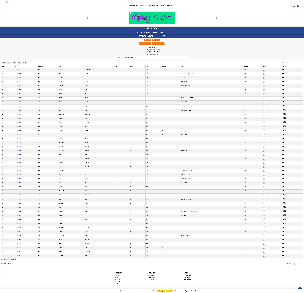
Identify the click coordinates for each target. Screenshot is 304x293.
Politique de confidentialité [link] (190, 291)
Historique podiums (158, 44)
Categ (147, 66)
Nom (60, 66)
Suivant (299, 263)
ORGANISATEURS (153, 6)
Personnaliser (178, 291)
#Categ (164, 66)
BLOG (162, 6)
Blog (117, 283)
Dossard (40, 66)
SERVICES (169, 6)
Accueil (117, 276)
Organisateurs (117, 281)
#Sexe (131, 66)
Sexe (117, 66)
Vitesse (246, 66)
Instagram (152, 279)
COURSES (133, 6)
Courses (117, 278)
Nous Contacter (187, 276)
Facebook (152, 276)
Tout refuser (170, 291)
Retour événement (145, 44)
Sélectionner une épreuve (152, 54)
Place (3, 66)
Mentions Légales (187, 279)
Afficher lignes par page (8, 259)
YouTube (153, 278)
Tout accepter (161, 291)
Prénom (86, 66)
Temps (18, 66)
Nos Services (187, 278)
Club (181, 66)
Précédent (289, 263)
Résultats (117, 279)
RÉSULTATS (143, 6)
